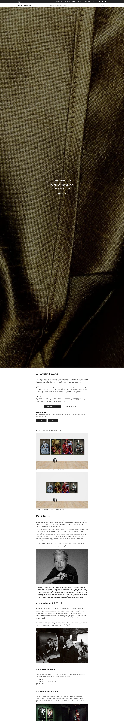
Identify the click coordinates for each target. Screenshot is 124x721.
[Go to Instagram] (93, 1)
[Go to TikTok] (102, 1)
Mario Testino (43, 516)
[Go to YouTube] (105, 1)
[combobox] (103, 5)
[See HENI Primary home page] (25, 5)
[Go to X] (96, 1)
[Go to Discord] (99, 1)
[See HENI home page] (19, 2)
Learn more (44, 702)
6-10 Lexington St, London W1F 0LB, (46, 681)
